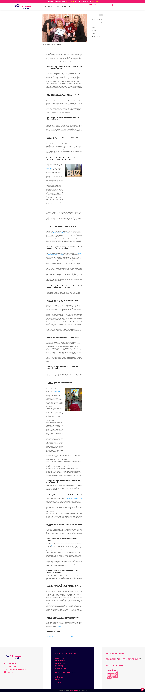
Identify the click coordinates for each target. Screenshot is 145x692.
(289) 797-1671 (92, 4)
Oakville (108, 659)
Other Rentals (64, 6)
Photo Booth (62, 46)
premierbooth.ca (59, 626)
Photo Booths (50, 6)
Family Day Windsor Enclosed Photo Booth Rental (58, 545)
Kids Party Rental (59, 680)
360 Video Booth (50, 46)
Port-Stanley (135, 659)
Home (45, 6)
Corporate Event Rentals (60, 668)
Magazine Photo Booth (60, 663)
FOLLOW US (10, 672)
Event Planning (56, 46)
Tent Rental (58, 682)
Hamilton (131, 656)
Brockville (112, 659)
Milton (130, 659)
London (129, 658)
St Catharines (137, 656)
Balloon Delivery (58, 679)
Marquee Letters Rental (60, 676)
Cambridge (134, 658)
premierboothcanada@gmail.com (17, 669)
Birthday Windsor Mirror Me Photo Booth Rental (73, 498)
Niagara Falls (126, 656)
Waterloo (125, 658)
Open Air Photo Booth (60, 660)
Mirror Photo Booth (59, 658)
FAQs (69, 6)
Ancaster (115, 658)
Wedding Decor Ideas (69, 46)
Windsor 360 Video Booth (69, 340)
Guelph (138, 658)
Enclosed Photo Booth (60, 665)
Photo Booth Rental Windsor (51, 44)
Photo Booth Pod (59, 662)
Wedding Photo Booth (60, 666)
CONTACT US (115, 5)
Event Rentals (56, 6)
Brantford (121, 659)
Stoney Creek (109, 658)
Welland (117, 659)
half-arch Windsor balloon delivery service (60, 232)
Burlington (126, 659)
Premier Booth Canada (73, 690)
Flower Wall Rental (59, 677)
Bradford (120, 658)
